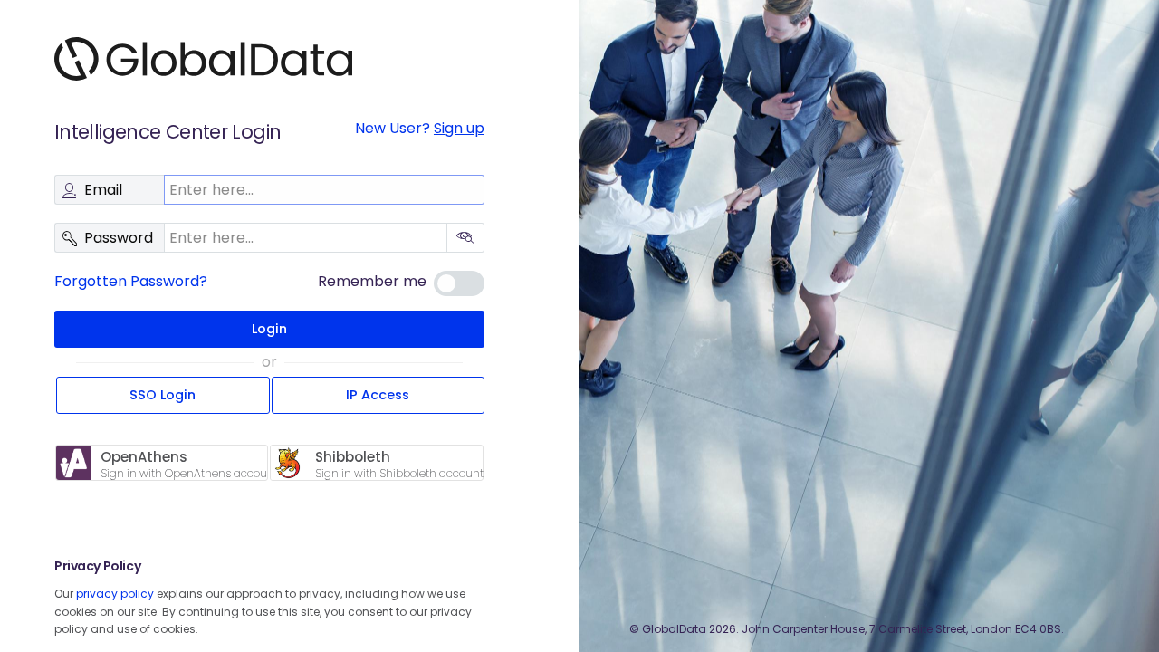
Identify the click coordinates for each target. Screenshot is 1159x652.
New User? (419, 128)
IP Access (377, 395)
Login (269, 329)
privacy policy (115, 593)
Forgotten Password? (130, 281)
